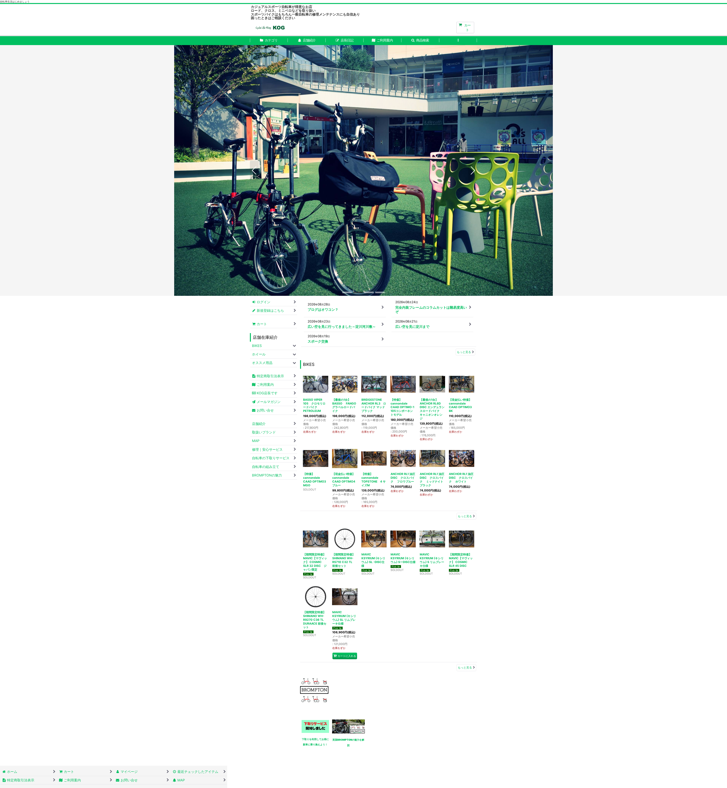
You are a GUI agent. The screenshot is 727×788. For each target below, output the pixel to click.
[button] (420, 40)
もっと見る (464, 354)
